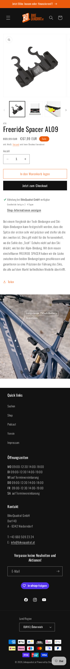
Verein (11, 433)
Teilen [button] (11, 282)
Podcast (11, 424)
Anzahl (6, 151)
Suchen (11, 406)
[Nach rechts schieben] (66, 110)
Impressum (13, 442)
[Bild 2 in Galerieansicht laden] (35, 109)
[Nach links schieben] (4, 110)
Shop (10, 415)
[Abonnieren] (57, 571)
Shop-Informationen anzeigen (24, 210)
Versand (16, 144)
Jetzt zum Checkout (35, 185)
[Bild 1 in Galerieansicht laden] (17, 109)
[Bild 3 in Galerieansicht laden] (52, 109)
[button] (8, 17)
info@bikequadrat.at (23, 542)
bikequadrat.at (30, 662)
